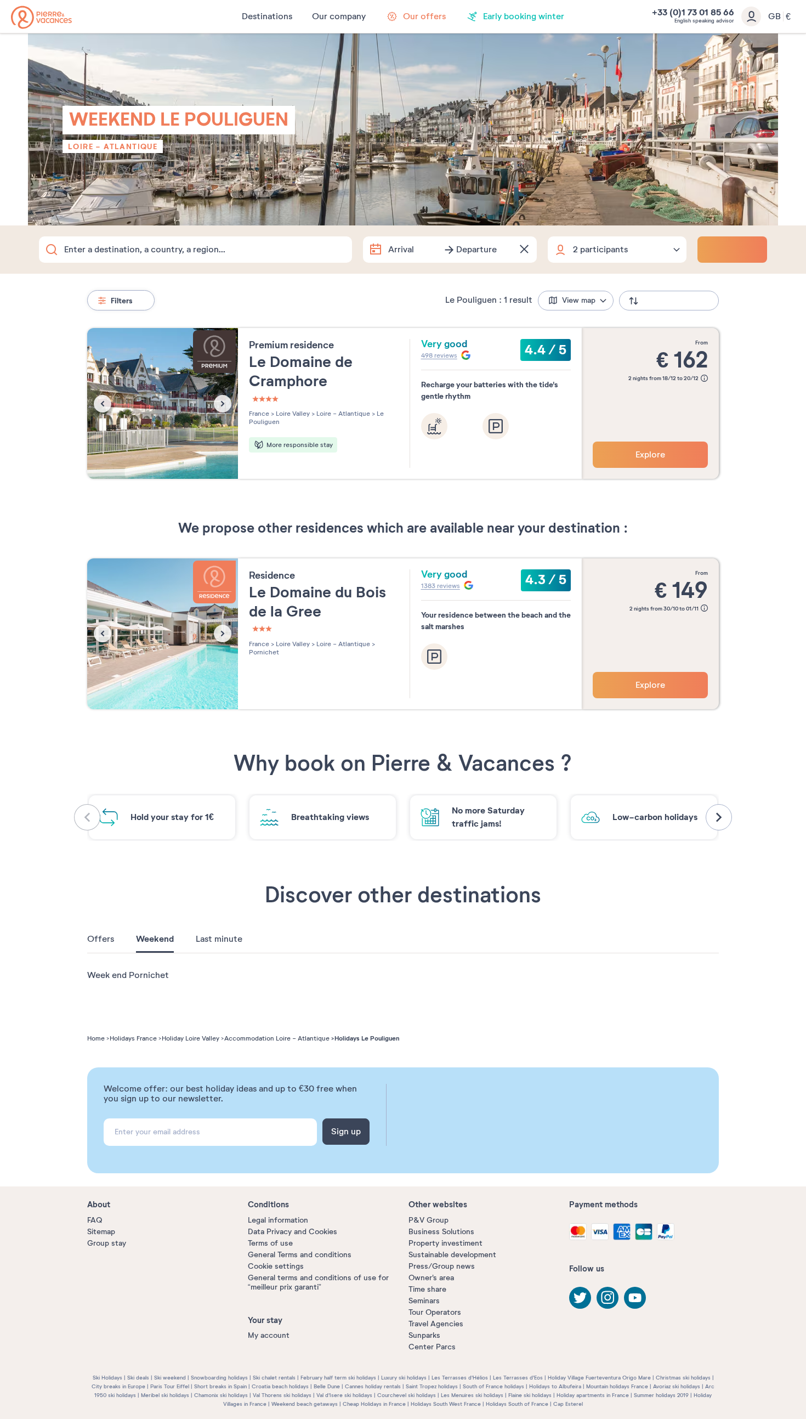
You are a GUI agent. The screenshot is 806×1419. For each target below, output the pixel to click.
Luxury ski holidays (404, 1377)
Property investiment (445, 1243)
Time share (427, 1289)
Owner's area (431, 1277)
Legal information (278, 1220)
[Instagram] (607, 1298)
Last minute (219, 939)
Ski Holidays (107, 1377)
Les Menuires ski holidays (472, 1395)
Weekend (155, 939)
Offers (100, 939)
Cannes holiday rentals (373, 1386)
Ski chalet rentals (274, 1377)
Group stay (106, 1243)
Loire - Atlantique (112, 146)
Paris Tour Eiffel (169, 1386)
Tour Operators (434, 1312)
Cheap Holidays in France (374, 1403)
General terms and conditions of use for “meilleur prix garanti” (318, 1282)
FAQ (94, 1220)
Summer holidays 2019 (661, 1395)
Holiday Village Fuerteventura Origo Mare (599, 1377)
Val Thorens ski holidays (282, 1395)
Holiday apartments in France (593, 1395)
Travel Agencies (435, 1323)
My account (269, 1335)
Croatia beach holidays (280, 1386)
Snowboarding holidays (219, 1377)
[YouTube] (635, 1298)
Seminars (424, 1300)
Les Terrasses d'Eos (518, 1377)
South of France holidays (493, 1386)
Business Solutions (441, 1231)
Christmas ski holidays (683, 1377)
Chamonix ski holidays (221, 1395)
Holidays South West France (446, 1403)
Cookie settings (276, 1266)
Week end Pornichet (128, 975)
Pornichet (264, 652)
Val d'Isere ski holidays (344, 1395)
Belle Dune (327, 1386)
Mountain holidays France (617, 1386)
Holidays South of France (517, 1403)
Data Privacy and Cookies (292, 1231)
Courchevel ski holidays (406, 1395)
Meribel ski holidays (165, 1395)
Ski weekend (170, 1377)
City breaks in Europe (118, 1386)
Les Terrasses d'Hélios (460, 1377)
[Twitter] (580, 1298)
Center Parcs (432, 1347)
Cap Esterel (568, 1403)
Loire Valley (292, 413)
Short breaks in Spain (220, 1386)
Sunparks (424, 1335)
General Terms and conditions (299, 1254)
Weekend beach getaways (304, 1403)
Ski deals (138, 1377)
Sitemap (101, 1231)
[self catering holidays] (41, 17)
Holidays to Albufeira (555, 1386)
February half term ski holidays (338, 1377)
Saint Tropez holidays (432, 1386)
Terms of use (270, 1243)
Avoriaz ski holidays (676, 1386)
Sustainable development (452, 1254)
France (259, 413)
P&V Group (428, 1220)
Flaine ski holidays (530, 1395)
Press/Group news (441, 1266)
